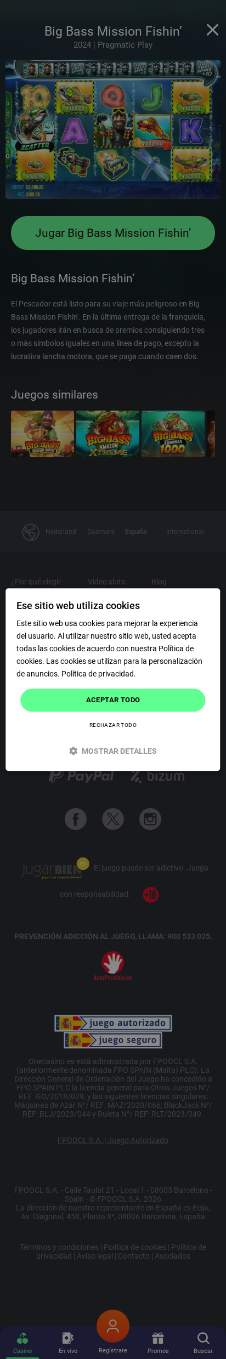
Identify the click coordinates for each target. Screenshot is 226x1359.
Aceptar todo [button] (113, 700)
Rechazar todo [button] (113, 725)
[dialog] (112, 679)
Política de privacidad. (98, 674)
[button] (112, 750)
